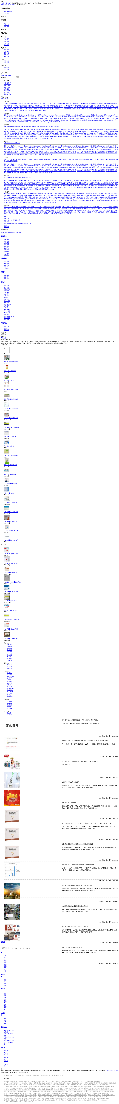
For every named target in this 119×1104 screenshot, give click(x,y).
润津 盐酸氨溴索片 (9, 446)
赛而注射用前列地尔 (10, 1091)
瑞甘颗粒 (18, 207)
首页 (5, 216)
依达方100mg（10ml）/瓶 (85, 115)
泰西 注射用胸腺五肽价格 (11, 399)
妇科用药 (35, 159)
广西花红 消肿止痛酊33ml (110, 131)
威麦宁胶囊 (51, 208)
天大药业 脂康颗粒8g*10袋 (81, 199)
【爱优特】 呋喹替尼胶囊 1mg (51, 213)
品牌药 (3, 282)
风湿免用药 (93, 159)
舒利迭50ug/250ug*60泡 (16, 131)
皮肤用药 (12, 159)
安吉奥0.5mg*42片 (48, 116)
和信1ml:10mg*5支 (29, 105)
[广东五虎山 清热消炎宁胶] (7, 454)
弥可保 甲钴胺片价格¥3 (10, 610)
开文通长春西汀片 (90, 1083)
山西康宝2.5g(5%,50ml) (48, 103)
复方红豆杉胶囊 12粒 (26, 208)
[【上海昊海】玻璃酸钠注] (7, 501)
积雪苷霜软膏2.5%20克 (30, 131)
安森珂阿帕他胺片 (72, 1096)
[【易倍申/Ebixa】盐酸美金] (7, 425)
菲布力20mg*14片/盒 (13, 199)
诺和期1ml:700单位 (28, 122)
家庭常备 (4, 236)
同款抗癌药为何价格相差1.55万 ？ (73, 947)
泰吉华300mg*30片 (49, 115)
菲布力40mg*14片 (24, 199)
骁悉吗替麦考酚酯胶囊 (54, 212)
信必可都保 (37, 1093)
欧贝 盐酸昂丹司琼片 (10, 436)
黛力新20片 (86, 129)
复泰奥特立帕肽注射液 (103, 1098)
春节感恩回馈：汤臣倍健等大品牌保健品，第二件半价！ (80, 761)
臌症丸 (57, 210)
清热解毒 (28, 126)
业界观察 (6, 69)
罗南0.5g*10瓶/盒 (57, 122)
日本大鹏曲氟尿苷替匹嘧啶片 (12, 1098)
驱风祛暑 (39, 126)
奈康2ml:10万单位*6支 (110, 108)
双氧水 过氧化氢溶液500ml (91, 134)
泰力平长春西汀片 (46, 1091)
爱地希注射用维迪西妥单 (23, 1100)
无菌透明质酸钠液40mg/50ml (82, 118)
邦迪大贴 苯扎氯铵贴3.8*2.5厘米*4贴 (77, 133)
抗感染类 (105, 159)
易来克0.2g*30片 (32, 115)
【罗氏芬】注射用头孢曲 (11, 408)
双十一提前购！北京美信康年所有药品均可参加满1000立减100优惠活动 (85, 740)
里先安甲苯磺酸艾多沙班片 (60, 1091)
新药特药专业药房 (6, 3)
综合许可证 (36, 1075)
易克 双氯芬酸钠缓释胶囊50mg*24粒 (107, 133)
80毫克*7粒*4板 (41, 131)
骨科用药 (17, 143)
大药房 (3, 232)
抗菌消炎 (56, 126)
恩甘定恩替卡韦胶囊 (104, 210)
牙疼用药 (23, 126)
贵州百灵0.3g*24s (52, 133)
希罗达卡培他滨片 (81, 212)
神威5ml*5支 (27, 129)
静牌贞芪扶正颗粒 (9, 1084)
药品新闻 (6, 38)
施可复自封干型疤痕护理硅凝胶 (38, 212)
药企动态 (6, 67)
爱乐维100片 (79, 129)
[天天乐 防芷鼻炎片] (7, 378)
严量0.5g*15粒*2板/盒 (35, 199)
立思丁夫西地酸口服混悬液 (74, 1084)
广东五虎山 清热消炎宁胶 (11, 455)
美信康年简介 (8, 11)
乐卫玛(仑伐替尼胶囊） (95, 208)
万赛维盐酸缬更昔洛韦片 (20, 1096)
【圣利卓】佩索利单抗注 (11, 572)
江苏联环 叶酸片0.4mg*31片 (45, 195)
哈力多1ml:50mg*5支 (26, 116)
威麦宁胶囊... (7, 87)
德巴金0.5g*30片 (15, 120)
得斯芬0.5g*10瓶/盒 (103, 105)
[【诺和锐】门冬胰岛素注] (7, 538)
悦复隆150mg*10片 (36, 129)
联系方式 (6, 13)
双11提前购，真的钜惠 (69, 802)
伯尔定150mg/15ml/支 (35, 120)
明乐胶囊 (57, 208)
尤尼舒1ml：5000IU (92, 105)
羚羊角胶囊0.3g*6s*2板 (19, 200)
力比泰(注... (7, 92)
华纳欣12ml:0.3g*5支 (17, 122)
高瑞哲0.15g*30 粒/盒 (72, 115)
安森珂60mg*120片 (46, 120)
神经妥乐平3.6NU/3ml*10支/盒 (102, 107)
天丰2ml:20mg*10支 (19, 108)
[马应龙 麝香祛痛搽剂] (7, 369)
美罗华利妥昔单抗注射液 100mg (20, 212)
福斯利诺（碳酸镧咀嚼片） (78, 210)
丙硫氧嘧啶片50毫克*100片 (11, 193)
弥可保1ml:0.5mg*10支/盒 (23, 103)
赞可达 (98, 1083)
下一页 (11, 948)
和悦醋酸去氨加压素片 (108, 1095)
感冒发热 (6, 159)
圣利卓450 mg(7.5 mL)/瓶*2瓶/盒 (13, 115)
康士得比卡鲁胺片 (9, 1040)
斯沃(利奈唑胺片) (56, 207)
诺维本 (22, 1093)
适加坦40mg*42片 (68, 116)
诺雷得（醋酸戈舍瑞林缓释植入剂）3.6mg (91, 207)
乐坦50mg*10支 (29, 108)
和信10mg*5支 (113, 103)
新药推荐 (4, 258)
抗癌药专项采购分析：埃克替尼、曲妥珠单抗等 (77, 885)
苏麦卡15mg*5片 (41, 134)
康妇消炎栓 (65, 1093)
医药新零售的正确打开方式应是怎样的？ (75, 926)
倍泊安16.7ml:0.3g (59, 107)
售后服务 (6, 26)
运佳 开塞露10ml (24, 193)
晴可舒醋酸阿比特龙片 (94, 1095)
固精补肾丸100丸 (47, 199)
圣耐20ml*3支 (9, 108)
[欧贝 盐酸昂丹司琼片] (7, 435)
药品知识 (6, 40)
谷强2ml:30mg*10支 (49, 108)
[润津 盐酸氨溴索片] (7, 444)
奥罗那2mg (41, 115)
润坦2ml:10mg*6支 (104, 103)
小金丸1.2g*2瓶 (96, 200)
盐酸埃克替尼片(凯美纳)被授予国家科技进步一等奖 (78, 864)
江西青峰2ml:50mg (60, 103)
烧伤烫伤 (12, 126)
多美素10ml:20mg (107, 115)
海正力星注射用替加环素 (91, 1084)
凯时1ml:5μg (12, 103)
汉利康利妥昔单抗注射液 (86, 1088)
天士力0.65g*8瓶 (38, 108)
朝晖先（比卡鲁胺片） (13, 208)
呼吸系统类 (18, 159)
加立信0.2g (71, 105)
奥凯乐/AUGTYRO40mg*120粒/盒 (92, 120)
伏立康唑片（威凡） (39, 210)
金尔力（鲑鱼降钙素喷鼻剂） (12, 1083)
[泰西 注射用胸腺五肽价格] (7, 397)
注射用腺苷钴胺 (45, 1093)
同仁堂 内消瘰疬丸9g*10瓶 (81, 195)
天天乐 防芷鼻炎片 (9, 380)
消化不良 (34, 126)
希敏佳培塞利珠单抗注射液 (35, 1084)
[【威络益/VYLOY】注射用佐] (7, 580)
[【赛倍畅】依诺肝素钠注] (7, 519)
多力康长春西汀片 (35, 1091)
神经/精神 (63, 159)
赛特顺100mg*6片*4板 (46, 118)
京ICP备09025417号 (112, 1070)
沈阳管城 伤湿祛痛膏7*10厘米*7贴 (54, 136)
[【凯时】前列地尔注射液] (7, 552)
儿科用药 (40, 159)
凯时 (91, 1093)
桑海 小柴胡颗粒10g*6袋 (102, 136)
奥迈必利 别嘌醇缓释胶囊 (11, 361)
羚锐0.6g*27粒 (32, 134)
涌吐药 (46, 159)
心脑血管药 (56, 159)
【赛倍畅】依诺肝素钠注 (11, 521)
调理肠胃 (6, 177)
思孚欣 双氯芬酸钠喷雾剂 (11, 1093)
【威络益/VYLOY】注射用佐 (12, 582)
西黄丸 (112, 1091)
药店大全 (6, 43)
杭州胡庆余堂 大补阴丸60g (11, 195)
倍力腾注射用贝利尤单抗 (29, 1090)
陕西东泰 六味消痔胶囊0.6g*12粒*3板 (40, 193)
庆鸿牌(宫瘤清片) (50, 210)
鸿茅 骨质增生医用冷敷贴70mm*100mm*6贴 (32, 197)
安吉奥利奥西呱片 (34, 1086)
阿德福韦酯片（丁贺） (79, 1081)
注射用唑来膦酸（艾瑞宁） (40, 208)
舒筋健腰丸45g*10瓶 (107, 200)
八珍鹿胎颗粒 (8, 1096)
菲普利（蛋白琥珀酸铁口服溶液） (23, 210)
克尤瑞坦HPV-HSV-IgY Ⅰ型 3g (85, 107)
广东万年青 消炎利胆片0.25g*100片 (93, 193)
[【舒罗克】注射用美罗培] (7, 510)
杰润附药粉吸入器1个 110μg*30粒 (44, 107)
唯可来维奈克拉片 (22, 1086)
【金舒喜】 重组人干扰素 (11, 629)
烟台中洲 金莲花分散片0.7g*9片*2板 (33, 136)
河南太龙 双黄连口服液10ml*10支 (44, 138)
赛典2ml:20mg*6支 (25, 110)
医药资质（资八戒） (83, 1091)
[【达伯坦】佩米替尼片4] (7, 599)
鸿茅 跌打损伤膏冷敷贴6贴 (72, 197)
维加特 (71, 1093)
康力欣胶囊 (104, 1083)
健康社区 (8, 5)
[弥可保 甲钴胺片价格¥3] (7, 608)
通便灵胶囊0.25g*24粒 (32, 200)
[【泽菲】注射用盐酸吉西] (7, 529)
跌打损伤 (6, 126)
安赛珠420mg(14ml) (107, 120)
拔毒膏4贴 (65, 200)
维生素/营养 (69, 159)
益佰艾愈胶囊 (32, 1096)
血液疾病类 (99, 159)
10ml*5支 (25, 115)
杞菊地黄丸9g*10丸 (30, 202)
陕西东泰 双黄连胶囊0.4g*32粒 (65, 134)
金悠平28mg (55, 120)
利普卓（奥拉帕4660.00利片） (70, 207)
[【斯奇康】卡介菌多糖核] (7, 637)
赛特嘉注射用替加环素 (59, 1084)
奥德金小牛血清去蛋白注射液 (75, 1083)
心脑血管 (50, 126)
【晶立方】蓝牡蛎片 (92, 210)
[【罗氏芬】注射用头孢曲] (7, 407)
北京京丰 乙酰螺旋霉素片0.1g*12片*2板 (71, 193)
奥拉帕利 (68, 208)
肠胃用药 (12, 143)
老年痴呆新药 (106, 1093)
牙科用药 (6, 143)
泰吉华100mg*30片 (60, 115)
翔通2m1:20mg (15, 110)
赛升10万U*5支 (77, 108)
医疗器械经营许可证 (57, 1075)
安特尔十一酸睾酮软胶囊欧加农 (13, 1088)
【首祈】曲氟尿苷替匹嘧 (11, 418)
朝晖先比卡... (7, 85)
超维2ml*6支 (69, 103)
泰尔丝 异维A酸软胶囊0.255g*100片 (63, 195)
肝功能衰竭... (7, 84)
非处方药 (9, 714)
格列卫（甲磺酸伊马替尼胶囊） (96, 212)
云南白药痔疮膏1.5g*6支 (111, 193)
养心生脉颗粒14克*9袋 (77, 131)
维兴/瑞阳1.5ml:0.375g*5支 (68, 129)
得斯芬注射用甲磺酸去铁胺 (58, 1098)
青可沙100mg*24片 (96, 118)
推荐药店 (14, 5)
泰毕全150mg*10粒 (22, 134)
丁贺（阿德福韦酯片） (14, 213)
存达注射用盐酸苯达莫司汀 (102, 1088)
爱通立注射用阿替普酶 (55, 1088)
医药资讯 (6, 61)
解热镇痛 (45, 126)
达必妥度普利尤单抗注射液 (59, 1086)
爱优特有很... (7, 94)
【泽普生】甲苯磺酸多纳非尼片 (46, 1096)
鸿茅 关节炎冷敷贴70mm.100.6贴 (55, 197)
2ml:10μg (6, 103)
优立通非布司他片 (65, 213)
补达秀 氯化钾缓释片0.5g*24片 (28, 195)
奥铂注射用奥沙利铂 (31, 1095)
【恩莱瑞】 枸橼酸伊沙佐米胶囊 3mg (31, 213)
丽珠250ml (37, 122)
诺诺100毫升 (19, 133)
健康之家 (3, 5)
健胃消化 (24, 159)
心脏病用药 (9, 161)
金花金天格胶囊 (61, 1096)
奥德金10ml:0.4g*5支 (28, 107)
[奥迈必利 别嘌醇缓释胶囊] (7, 360)
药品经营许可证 (45, 1075)
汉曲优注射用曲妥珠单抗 (85, 1096)
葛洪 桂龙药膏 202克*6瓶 (31, 133)
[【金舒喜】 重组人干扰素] (7, 627)
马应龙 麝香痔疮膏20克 (86, 197)
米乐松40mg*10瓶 (53, 105)
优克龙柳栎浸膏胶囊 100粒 (68, 212)
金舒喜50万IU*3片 (36, 103)
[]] (7, 352)
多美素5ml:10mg (97, 115)
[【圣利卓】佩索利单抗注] (7, 571)
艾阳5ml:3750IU (63, 120)
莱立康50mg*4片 (63, 105)
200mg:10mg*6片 (68, 108)
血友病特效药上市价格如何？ (71, 782)
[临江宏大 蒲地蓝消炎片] (7, 472)
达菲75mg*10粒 (55, 129)
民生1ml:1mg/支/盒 (19, 105)
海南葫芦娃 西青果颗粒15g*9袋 (86, 136)
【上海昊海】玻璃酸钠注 (11, 502)
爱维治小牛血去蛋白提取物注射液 (14, 1095)
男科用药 (50, 159)
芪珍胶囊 (63, 208)
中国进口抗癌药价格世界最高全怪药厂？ (75, 906)
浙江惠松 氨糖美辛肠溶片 (11, 389)
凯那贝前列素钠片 (43, 1088)
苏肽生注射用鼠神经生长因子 (12, 1101)
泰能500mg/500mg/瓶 (80, 105)
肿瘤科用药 (86, 159)
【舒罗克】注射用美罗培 (11, 512)
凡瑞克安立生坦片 (103, 1100)
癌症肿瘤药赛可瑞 (9, 1081)
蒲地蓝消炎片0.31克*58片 (53, 131)
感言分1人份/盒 (79, 134)
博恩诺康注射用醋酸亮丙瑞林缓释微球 (70, 1100)
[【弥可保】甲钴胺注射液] (7, 590)
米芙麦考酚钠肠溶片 (98, 1086)
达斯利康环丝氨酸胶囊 (37, 1100)
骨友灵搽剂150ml (62, 133)
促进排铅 (17, 177)
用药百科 (6, 54)
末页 (16, 948)
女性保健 (28, 177)
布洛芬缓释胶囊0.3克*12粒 (97, 129)
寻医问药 (6, 45)
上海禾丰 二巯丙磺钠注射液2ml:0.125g (63, 199)
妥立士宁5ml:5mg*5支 (108, 118)
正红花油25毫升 (65, 131)
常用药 (3, 272)
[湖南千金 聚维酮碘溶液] (7, 463)
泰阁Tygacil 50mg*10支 (91, 103)
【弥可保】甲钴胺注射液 (11, 591)
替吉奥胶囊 (77, 1093)
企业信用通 (73, 1091)
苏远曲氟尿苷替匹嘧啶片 (29, 1098)
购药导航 (6, 25)
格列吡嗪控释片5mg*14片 (97, 199)
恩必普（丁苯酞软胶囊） (109, 208)
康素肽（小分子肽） (10, 207)
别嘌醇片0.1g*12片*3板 (18, 202)
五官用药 (29, 159)
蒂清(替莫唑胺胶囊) (65, 210)
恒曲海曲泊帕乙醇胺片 (51, 1100)
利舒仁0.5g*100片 (79, 116)
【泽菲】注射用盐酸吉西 (11, 530)
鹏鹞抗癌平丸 (48, 1084)
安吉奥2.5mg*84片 (37, 116)
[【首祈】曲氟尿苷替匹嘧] (7, 416)
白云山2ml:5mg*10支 (46, 122)
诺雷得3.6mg (42, 110)
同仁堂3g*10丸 (42, 133)
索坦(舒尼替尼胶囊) (59, 1083)
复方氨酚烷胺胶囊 (95, 1091)
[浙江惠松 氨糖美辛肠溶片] (7, 388)
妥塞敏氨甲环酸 (109, 1086)
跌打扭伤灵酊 (105, 1091)
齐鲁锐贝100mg (24, 120)
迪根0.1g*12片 (93, 133)
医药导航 (6, 218)
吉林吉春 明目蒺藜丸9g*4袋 (15, 136)
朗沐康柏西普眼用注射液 (89, 1100)
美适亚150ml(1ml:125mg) (91, 116)
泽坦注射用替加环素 (105, 1084)
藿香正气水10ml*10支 (70, 136)
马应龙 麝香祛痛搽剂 (10, 371)
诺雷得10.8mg (34, 110)
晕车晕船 (17, 126)
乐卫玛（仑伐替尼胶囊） (23, 1081)
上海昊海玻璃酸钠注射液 (91, 1090)
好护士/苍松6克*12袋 (10, 133)
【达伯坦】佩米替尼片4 (10, 601)
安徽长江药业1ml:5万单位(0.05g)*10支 (93, 108)
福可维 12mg (84, 208)
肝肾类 (81, 159)
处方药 (9, 713)
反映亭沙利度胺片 (45, 1086)
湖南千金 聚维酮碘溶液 (10, 465)
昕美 (26, 1093)
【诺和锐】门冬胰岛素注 (11, 540)
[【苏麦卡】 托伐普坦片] (7, 491)
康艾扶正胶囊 (112, 1083)
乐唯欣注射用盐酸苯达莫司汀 (12, 1090)
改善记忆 (23, 177)
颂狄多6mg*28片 (8, 105)
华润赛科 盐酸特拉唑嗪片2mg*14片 (24, 138)
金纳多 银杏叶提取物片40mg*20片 (13, 129)
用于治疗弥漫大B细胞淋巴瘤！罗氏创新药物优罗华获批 (80, 720)
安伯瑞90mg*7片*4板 (79, 103)
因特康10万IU (59, 108)
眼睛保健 (12, 177)
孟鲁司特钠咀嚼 (56, 1093)
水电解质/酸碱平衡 (9, 316)
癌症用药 (14, 161)
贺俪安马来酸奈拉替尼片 (45, 1095)
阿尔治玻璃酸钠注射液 (30, 1088)
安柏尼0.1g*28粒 (57, 118)
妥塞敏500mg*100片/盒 (41, 105)
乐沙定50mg (13, 118)
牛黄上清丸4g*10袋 (56, 200)
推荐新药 (4, 1027)
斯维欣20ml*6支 (46, 129)
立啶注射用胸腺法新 (74, 1086)
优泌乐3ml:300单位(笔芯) (75, 120)
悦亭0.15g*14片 (55, 193)
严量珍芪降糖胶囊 (9, 1100)
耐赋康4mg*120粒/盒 (68, 118)
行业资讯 (6, 41)
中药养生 (6, 53)
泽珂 (99, 1093)
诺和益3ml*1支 (35, 118)
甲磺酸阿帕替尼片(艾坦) (94, 1081)
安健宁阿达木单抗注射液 (70, 1088)
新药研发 (6, 51)
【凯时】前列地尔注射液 (11, 554)
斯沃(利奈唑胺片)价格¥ (10, 483)
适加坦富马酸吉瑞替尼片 (75, 1090)
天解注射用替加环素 (10, 1086)
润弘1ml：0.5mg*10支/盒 (101, 197)
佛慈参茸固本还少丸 (59, 1095)
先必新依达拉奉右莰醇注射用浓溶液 (76, 1095)
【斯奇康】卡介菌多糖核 (11, 638)
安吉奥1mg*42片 (58, 116)
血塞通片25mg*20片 (85, 200)
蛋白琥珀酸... (7, 90)
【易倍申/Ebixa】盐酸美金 (11, 427)
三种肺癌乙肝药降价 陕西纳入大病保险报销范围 (77, 844)
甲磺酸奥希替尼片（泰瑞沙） (39, 1081)
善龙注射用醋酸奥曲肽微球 (45, 1090)
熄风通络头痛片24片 (74, 200)
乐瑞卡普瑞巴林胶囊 (43, 1098)
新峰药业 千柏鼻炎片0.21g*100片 (93, 131)
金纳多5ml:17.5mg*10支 (24, 118)
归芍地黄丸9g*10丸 (44, 200)
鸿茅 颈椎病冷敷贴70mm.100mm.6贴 (100, 195)
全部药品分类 (4, 99)
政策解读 (6, 63)
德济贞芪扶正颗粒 (21, 1084)
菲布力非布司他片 (27, 1101)
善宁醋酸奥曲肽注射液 (60, 1090)
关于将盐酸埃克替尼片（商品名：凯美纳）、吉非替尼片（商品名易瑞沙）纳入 (87, 823)
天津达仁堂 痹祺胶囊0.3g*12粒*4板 (47, 202)
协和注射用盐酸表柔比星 (106, 1090)
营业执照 (28, 1075)
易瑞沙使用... (7, 82)
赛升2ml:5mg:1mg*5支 (70, 107)
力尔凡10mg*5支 (17, 107)
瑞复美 (95, 1093)
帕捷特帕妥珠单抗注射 (100, 1096)
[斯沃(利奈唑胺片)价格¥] (7, 482)
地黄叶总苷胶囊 (76, 208)
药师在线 (3, 338)
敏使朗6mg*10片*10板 (10, 134)
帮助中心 (6, 23)
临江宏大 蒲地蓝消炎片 (10, 474)
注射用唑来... (7, 89)
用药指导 (6, 49)
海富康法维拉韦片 (86, 1086)
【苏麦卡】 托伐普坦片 (10, 493)
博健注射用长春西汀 (23, 1091)
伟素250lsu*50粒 (15, 116)
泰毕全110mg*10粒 (51, 134)
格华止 (31, 1093)
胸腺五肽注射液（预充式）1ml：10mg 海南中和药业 (36, 207)
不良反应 (6, 56)
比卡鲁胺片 (85, 1093)
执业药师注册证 (8, 1075)
